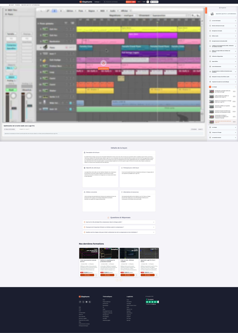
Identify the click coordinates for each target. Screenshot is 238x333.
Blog (80, 322)
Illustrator (129, 311)
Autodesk (129, 303)
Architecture (105, 303)
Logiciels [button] (130, 296)
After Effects (129, 312)
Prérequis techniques (83, 325)
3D (103, 307)
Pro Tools (129, 318)
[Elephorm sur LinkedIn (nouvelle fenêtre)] (90, 302)
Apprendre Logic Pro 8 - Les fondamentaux (30, 4)
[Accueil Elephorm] (84, 296)
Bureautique (105, 305)
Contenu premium (103, 68)
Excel (128, 307)
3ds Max (128, 320)
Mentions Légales (83, 318)
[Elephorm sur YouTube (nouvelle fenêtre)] (86, 302)
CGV (80, 310)
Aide (80, 307)
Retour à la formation (10, 129)
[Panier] (148, 2)
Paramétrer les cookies (84, 320)
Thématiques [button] (107, 296)
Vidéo (104, 309)
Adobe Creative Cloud (131, 305)
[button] (117, 280)
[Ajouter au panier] (96, 275)
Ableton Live (129, 309)
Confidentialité (82, 312)
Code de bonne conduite (84, 323)
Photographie (106, 316)
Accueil (12, 4)
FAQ (80, 309)
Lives (139, 1)
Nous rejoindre (82, 316)
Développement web (107, 311)
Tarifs (144, 1)
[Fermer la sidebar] (206, 10)
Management (106, 314)
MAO (104, 299)
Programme (223, 7)
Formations (17, 4)
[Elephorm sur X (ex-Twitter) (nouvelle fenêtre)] (83, 302)
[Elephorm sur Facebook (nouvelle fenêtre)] (80, 302)
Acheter (88, 275)
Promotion (130, 1)
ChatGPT (129, 316)
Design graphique (106, 301)
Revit (128, 299)
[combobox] (113, 2)
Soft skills (105, 318)
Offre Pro (81, 314)
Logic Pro (129, 314)
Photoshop (129, 301)
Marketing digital (106, 320)
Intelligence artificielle (107, 312)
